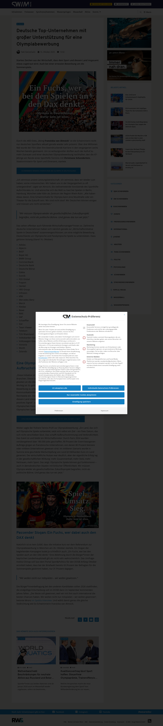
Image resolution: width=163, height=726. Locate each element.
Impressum (104, 411)
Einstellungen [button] (43, 358)
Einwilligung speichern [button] (81, 402)
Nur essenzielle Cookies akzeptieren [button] (81, 395)
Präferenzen (59, 411)
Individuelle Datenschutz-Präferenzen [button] (103, 388)
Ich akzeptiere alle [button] (59, 388)
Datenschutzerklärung (51, 351)
